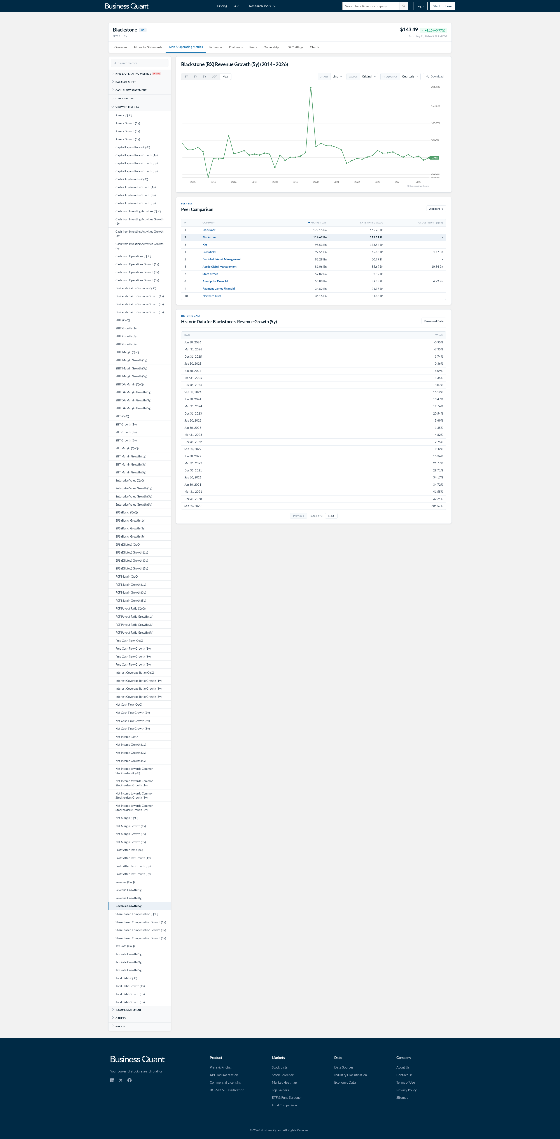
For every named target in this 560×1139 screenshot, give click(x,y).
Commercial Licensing (225, 1082)
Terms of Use (405, 1082)
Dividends (236, 47)
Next (331, 515)
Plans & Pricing (220, 1067)
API (237, 6)
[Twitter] (121, 1080)
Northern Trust (212, 296)
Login (420, 6)
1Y (186, 77)
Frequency (390, 76)
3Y (195, 77)
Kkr (205, 244)
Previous (298, 515)
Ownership (271, 47)
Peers (253, 47)
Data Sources (344, 1067)
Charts (314, 47)
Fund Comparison (284, 1105)
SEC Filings (295, 47)
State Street (210, 274)
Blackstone (209, 237)
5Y (204, 77)
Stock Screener (283, 1075)
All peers (434, 208)
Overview (121, 47)
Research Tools (260, 6)
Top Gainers (280, 1090)
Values (353, 76)
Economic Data (345, 1082)
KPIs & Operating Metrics (186, 47)
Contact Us (404, 1075)
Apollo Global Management (219, 266)
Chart (324, 76)
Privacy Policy (406, 1090)
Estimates (215, 47)
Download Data (433, 321)
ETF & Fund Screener (287, 1097)
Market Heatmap (284, 1082)
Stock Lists (280, 1067)
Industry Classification (350, 1075)
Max (225, 77)
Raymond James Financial (219, 288)
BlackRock (209, 230)
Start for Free (442, 6)
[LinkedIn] (112, 1080)
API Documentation (224, 1075)
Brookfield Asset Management (222, 259)
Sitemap (402, 1097)
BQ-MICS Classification (227, 1090)
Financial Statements (148, 47)
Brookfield (209, 252)
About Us (403, 1067)
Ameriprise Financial (215, 281)
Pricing (222, 6)
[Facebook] (129, 1080)
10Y (214, 77)
